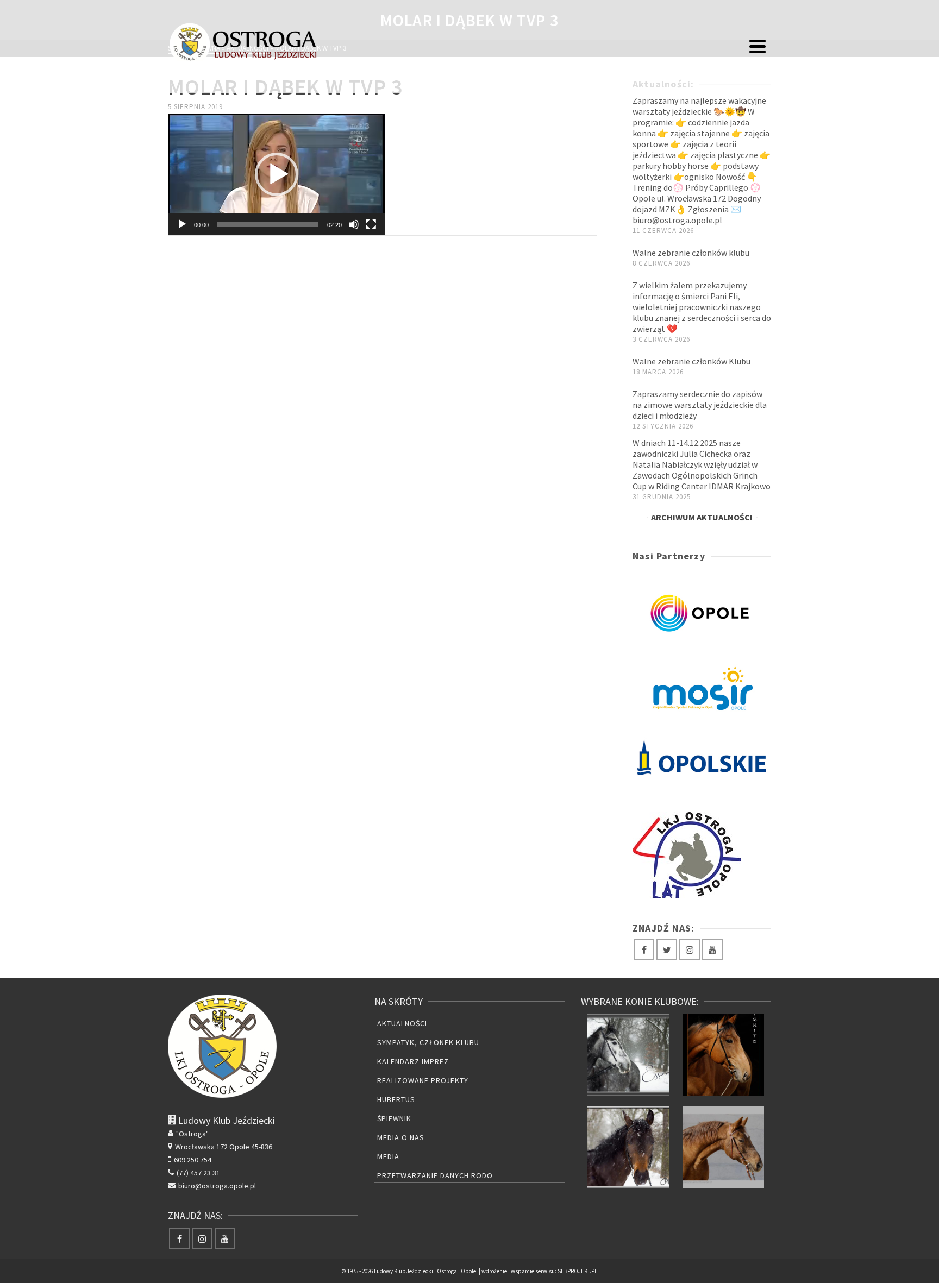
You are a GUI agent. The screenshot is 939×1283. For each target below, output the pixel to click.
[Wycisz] (353, 224)
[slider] (267, 224)
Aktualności (402, 1023)
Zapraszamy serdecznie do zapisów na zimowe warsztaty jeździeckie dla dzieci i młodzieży (700, 404)
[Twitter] (666, 949)
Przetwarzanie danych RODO (435, 1175)
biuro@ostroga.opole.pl (217, 1186)
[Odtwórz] (182, 224)
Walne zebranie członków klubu (691, 252)
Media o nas (400, 1137)
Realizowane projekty (422, 1080)
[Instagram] (689, 949)
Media (388, 1156)
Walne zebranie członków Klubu (691, 361)
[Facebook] (644, 949)
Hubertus (396, 1099)
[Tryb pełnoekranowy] (371, 224)
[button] (276, 174)
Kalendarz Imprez (413, 1061)
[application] (276, 174)
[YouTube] (712, 949)
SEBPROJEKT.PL (577, 1271)
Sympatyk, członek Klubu (428, 1042)
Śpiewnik (394, 1118)
